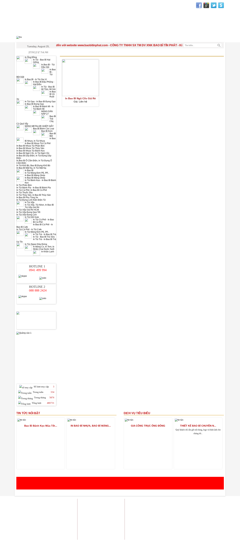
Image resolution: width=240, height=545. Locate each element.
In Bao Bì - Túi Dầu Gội (48, 65)
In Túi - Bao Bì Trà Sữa (44, 237)
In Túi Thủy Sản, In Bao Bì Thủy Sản (34, 195)
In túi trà (170, 511)
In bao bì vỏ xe (161, 519)
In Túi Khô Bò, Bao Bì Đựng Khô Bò (33, 165)
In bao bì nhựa (216, 506)
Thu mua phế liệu (215, 524)
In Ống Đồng (31, 57)
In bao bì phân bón (181, 519)
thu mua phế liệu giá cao (163, 515)
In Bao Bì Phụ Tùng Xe (27, 197)
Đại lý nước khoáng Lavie (211, 526)
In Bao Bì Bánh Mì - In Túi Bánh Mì (43, 107)
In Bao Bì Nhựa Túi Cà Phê (38, 143)
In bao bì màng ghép (169, 506)
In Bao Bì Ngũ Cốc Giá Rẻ (80, 98)
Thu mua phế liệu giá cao (191, 524)
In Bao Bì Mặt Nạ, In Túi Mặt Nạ (31, 168)
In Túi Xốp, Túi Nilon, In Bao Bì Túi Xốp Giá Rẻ (39, 206)
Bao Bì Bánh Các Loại (43, 128)
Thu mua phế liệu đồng (164, 524)
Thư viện (173, 38)
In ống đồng (201, 506)
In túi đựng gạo (155, 511)
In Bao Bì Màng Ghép (35, 175)
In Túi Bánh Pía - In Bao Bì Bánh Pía (34, 187)
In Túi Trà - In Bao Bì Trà (44, 234)
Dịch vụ (186, 502)
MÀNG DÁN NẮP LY (47, 112)
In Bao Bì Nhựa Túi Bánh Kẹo (31, 151)
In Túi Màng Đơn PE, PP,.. (37, 173)
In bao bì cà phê (216, 515)
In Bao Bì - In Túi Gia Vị (36, 79)
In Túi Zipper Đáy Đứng (36, 244)
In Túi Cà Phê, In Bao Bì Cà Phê (32, 190)
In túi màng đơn (216, 511)
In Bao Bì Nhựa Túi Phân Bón (31, 146)
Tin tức (196, 502)
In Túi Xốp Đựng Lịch (27, 214)
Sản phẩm (174, 502)
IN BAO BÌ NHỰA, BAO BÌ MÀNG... (91, 425)
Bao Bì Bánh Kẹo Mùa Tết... (40, 425)
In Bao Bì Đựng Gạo (34, 104)
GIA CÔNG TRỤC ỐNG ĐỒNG (148, 425)
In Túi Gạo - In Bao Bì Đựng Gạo (40, 101)
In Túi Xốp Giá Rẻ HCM (28, 210)
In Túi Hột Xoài (32, 217)
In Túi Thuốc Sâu (25, 192)
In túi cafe (187, 506)
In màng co (199, 511)
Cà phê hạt (190, 526)
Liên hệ (220, 502)
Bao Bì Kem (47, 131)
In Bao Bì (29, 170)
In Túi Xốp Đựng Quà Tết (28, 212)
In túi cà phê (199, 519)
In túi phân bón (185, 515)
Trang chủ (147, 502)
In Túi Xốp (29, 202)
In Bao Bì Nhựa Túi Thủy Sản (30, 148)
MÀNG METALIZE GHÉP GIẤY (39, 126)
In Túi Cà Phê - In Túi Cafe (29, 229)
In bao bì (152, 506)
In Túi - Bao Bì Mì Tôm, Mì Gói (48, 88)
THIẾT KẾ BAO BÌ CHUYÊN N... (198, 425)
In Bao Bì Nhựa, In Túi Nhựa (40, 139)
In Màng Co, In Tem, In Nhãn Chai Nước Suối (43, 247)
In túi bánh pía (184, 511)
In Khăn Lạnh (47, 251)
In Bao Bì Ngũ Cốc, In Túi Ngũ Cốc (33, 153)
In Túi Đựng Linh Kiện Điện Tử (31, 200)
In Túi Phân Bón (24, 185)
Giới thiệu (160, 502)
